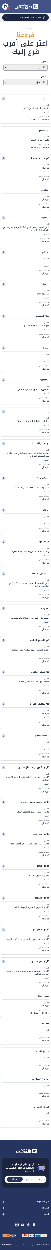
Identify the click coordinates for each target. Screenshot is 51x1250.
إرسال (14, 1179)
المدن (45, 61)
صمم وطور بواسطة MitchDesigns (12, 1245)
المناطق (44, 76)
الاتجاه (46, 112)
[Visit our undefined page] (34, 1224)
